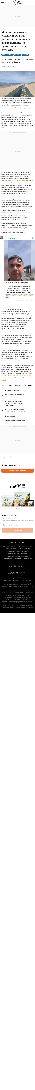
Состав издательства (25, 546)
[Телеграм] (23, 542)
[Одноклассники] (19, 542)
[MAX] (12, 542)
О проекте (6, 546)
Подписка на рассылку (9, 515)
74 (13, 66)
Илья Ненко (13, 457)
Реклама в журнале (24, 548)
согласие (9, 518)
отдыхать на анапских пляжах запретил (14, 181)
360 (18, 361)
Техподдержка (28, 558)
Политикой (8, 520)
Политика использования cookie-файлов (18, 556)
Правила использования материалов (18, 551)
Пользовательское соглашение (17, 553)
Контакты (14, 546)
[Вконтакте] (15, 542)
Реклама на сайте (10, 548)
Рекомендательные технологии (12, 558)
